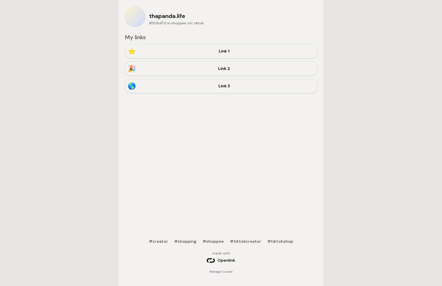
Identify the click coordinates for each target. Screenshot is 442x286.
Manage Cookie (221, 272)
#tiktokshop (280, 241)
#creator (158, 241)
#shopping (185, 241)
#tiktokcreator (245, 241)
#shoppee (213, 241)
